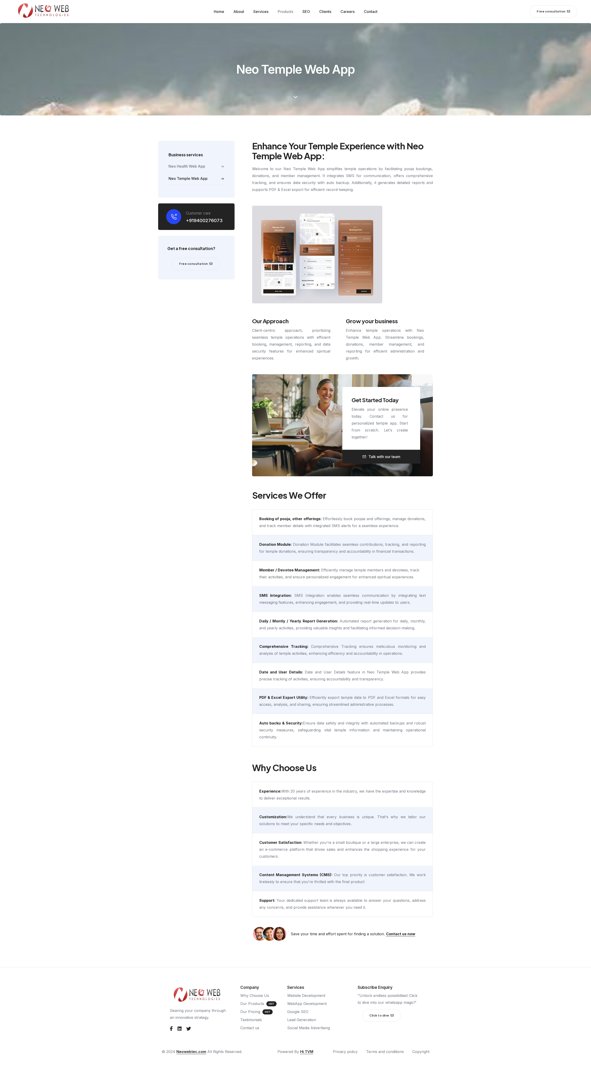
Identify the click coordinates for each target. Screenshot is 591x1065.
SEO (306, 11)
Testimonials (251, 1019)
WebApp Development (307, 1003)
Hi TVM (306, 1051)
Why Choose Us (254, 995)
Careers (348, 11)
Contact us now (400, 934)
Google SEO (297, 1011)
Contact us (249, 1028)
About (238, 11)
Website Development (306, 995)
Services (260, 11)
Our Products (252, 1003)
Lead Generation (301, 1019)
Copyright (420, 1051)
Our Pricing (250, 1011)
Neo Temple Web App (188, 178)
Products (285, 11)
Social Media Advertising (308, 1028)
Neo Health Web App (187, 166)
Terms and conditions (385, 1051)
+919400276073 (204, 220)
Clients (325, 11)
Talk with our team (384, 456)
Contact (370, 11)
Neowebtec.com (191, 1051)
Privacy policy (345, 1051)
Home (219, 11)
